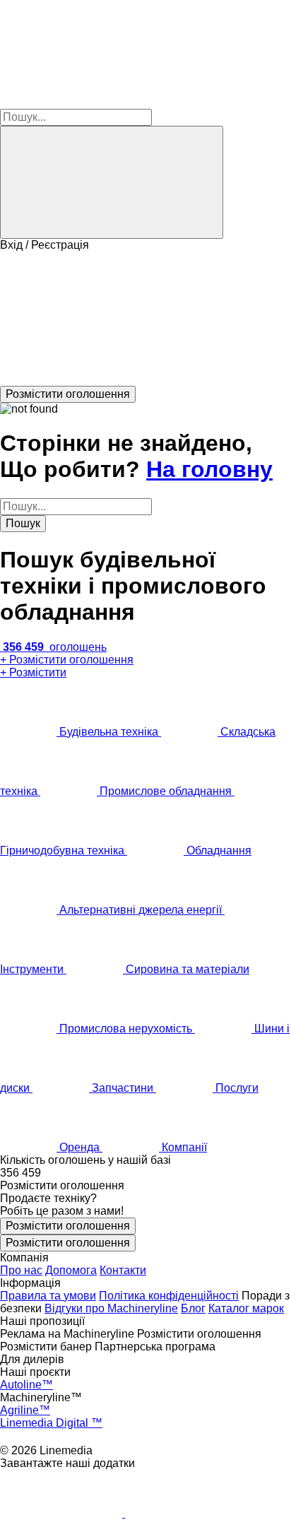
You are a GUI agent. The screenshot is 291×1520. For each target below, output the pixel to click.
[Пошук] (111, 182)
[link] (145, 1173)
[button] (145, 319)
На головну (209, 469)
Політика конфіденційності (169, 1296)
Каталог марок (246, 1308)
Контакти (123, 1270)
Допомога (71, 1270)
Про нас (21, 1270)
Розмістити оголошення (68, 1226)
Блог (193, 1308)
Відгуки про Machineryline (111, 1308)
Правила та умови (48, 1296)
